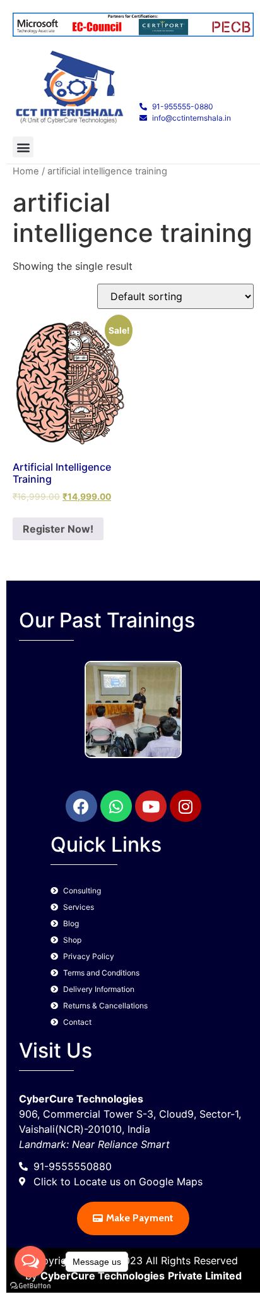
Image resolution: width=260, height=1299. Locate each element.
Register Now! (58, 529)
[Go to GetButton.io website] (30, 1286)
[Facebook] (81, 806)
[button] (23, 146)
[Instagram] (185, 806)
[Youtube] (151, 806)
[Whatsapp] (116, 806)
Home (26, 171)
